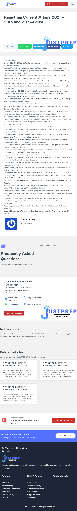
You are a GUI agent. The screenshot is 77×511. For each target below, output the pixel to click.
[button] (72, 4)
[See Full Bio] (33, 223)
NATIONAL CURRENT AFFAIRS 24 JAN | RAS (55, 364)
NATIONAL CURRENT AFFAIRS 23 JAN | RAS (15, 388)
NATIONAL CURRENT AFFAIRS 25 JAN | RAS (15, 364)
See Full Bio (26, 224)
